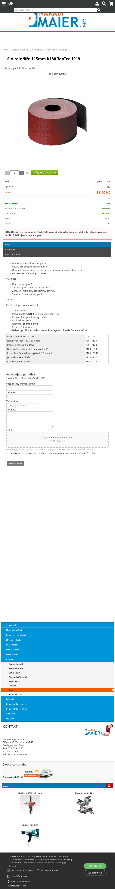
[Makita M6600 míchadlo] (30, 804)
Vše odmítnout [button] (95, 873)
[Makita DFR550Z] (30, 836)
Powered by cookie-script (16, 886)
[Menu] (3, 4)
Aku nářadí (11, 625)
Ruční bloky (14, 681)
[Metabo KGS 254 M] (84, 804)
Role (11, 690)
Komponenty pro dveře (16, 704)
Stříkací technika (14, 639)
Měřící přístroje (13, 649)
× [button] (112, 855)
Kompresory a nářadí (16, 635)
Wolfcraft (10, 713)
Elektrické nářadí (14, 630)
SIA (108, 186)
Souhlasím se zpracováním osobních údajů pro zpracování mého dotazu (47, 452)
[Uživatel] (97, 4)
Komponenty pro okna (16, 708)
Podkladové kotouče (18, 677)
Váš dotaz (10, 249)
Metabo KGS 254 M (84, 793)
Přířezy (12, 685)
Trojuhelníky (15, 694)
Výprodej (10, 718)
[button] (39, 881)
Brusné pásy (14, 672)
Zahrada (10, 699)
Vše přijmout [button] (95, 866)
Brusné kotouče (16, 668)
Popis (8, 244)
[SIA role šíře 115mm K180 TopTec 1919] (57, 121)
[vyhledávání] (104, 4)
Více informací (92, 453)
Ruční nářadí (12, 644)
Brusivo (9, 659)
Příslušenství (12, 654)
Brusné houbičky (16, 664)
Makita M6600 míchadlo (30, 793)
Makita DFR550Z (30, 825)
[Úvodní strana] (11, 4)
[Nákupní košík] (111, 4)
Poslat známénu (13, 254)
